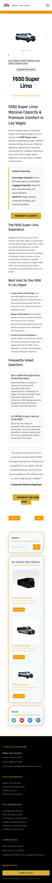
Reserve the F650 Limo (28, 499)
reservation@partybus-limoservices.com (25, 766)
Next (39, 518)
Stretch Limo (33, 60)
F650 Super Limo (20, 684)
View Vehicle (19, 609)
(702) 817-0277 (15, 757)
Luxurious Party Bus (21, 645)
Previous (14, 518)
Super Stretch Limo (18, 63)
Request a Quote (26, 216)
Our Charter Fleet (17, 60)
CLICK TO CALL (26, 873)
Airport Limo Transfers (11, 783)
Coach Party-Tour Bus (22, 598)
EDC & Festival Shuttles (12, 794)
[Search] (37, 547)
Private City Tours (9, 790)
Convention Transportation (13, 787)
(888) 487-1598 (15, 762)
